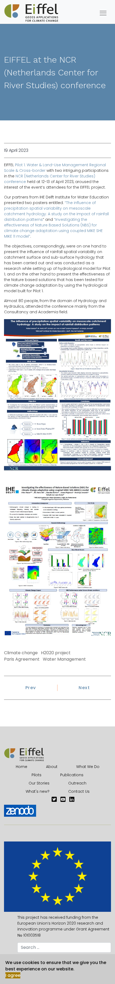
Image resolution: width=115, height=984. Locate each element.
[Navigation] (103, 13)
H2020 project (56, 653)
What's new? (37, 791)
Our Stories (39, 783)
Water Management (64, 659)
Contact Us (79, 791)
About (51, 766)
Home (21, 766)
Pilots (36, 775)
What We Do (87, 766)
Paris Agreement (22, 659)
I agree (12, 975)
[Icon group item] (54, 799)
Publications (71, 775)
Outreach (77, 783)
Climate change (21, 653)
